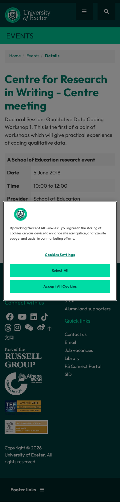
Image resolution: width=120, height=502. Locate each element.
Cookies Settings (60, 255)
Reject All (60, 270)
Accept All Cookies (60, 286)
